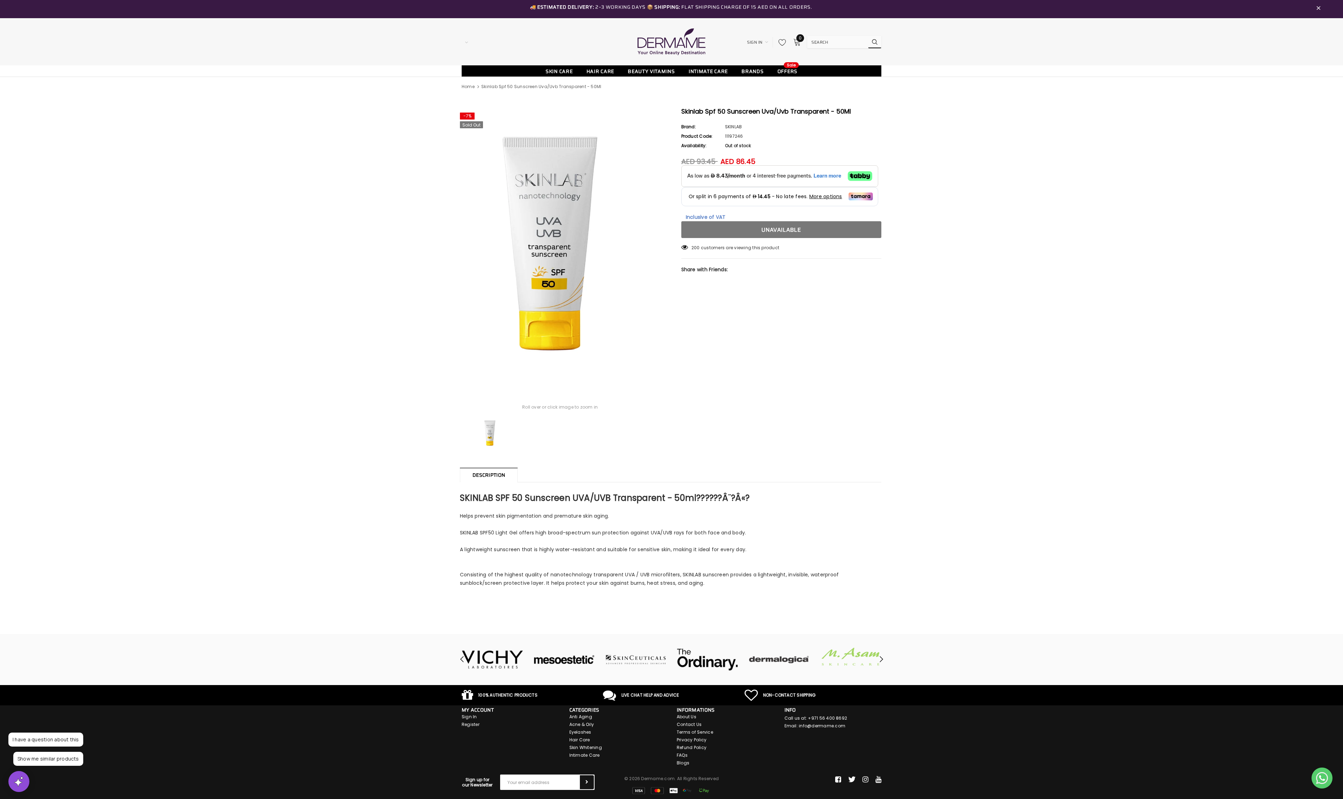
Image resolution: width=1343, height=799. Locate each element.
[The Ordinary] (635, 659)
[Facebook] (838, 779)
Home (468, 86)
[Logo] (671, 41)
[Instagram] (865, 779)
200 (695, 248)
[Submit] (587, 782)
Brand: (688, 127)
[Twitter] (851, 779)
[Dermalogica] (707, 659)
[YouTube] (878, 779)
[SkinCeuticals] (564, 659)
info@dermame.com (822, 726)
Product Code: (697, 136)
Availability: (694, 146)
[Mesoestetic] (492, 659)
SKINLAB (733, 127)
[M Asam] (779, 656)
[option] (560, 244)
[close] (1318, 9)
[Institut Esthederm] (850, 659)
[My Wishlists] (780, 42)
